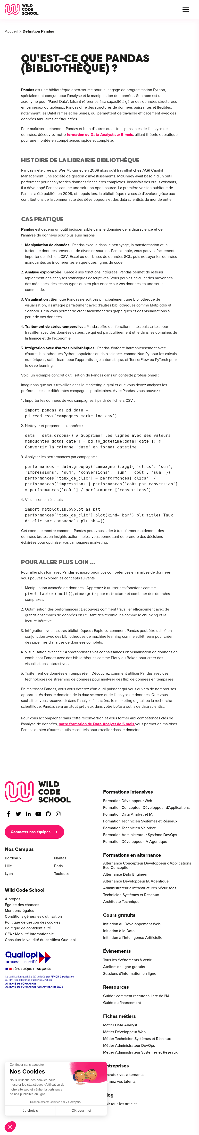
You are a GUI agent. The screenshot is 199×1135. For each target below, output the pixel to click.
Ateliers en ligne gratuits (124, 967)
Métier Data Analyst (120, 1025)
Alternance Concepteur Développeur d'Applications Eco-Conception (147, 865)
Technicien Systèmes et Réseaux (131, 895)
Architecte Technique (121, 901)
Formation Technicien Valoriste (129, 828)
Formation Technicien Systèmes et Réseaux (140, 821)
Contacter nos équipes (30, 831)
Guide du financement (122, 1003)
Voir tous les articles (120, 1104)
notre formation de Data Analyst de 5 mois (97, 724)
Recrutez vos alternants (123, 1075)
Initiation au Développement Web (131, 924)
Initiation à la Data (119, 931)
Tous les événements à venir (127, 960)
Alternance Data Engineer (125, 874)
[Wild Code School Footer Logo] (38, 792)
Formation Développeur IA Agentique (135, 841)
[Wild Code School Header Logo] (22, 9)
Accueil (11, 31)
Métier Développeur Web (124, 1032)
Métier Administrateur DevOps (129, 1045)
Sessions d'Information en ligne (129, 973)
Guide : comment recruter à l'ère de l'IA (136, 996)
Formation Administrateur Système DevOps (140, 835)
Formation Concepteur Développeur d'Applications (146, 807)
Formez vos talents (119, 1081)
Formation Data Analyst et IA (128, 814)
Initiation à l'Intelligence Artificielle (132, 937)
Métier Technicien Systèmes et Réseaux (137, 1039)
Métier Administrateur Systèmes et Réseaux (140, 1052)
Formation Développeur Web (127, 801)
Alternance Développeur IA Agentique (136, 881)
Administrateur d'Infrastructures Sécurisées (139, 888)
